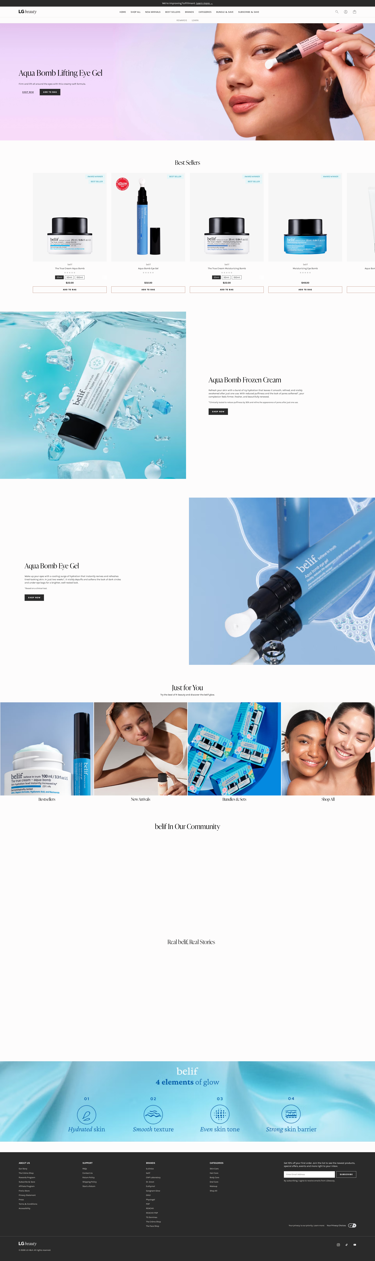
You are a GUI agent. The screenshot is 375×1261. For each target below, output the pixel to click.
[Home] (35, 1244)
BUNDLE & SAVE (224, 12)
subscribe (346, 1174)
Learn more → (204, 3)
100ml (79, 277)
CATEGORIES (205, 12)
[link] (46, 748)
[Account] (346, 12)
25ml (59, 277)
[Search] (337, 12)
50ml (69, 277)
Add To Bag (70, 289)
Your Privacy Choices (336, 1225)
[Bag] (354, 12)
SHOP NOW (28, 92)
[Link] (338, 1244)
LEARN (195, 20)
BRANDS (189, 12)
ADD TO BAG (50, 92)
